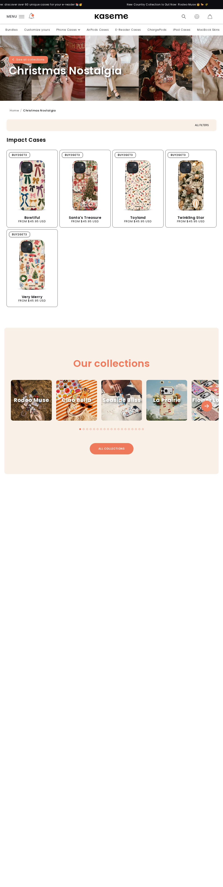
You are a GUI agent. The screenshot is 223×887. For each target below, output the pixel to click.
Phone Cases (66, 30)
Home (14, 111)
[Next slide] (206, 406)
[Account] (196, 16)
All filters (202, 125)
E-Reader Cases (128, 30)
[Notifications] (31, 16)
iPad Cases (182, 30)
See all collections (30, 60)
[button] (183, 16)
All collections (111, 448)
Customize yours (37, 30)
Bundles (11, 30)
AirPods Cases (98, 30)
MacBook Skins (208, 30)
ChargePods (157, 30)
